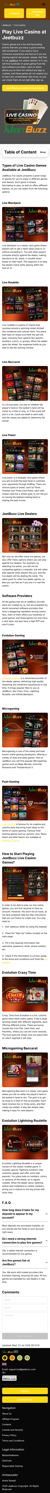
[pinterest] (12, 1358)
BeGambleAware (10, 1455)
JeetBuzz (13, 60)
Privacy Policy (9, 1435)
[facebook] (27, 1358)
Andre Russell (9, 1480)
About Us (6, 1413)
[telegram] (19, 1358)
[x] (4, 1358)
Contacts (6, 1424)
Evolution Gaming (11, 678)
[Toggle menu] (44, 4)
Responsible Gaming (12, 1466)
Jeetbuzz (6, 25)
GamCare (7, 1460)
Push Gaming (8, 824)
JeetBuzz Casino (10, 840)
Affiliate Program (10, 1419)
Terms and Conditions (13, 1440)
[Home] (4, 1364)
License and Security (12, 1429)
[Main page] (12, 4)
